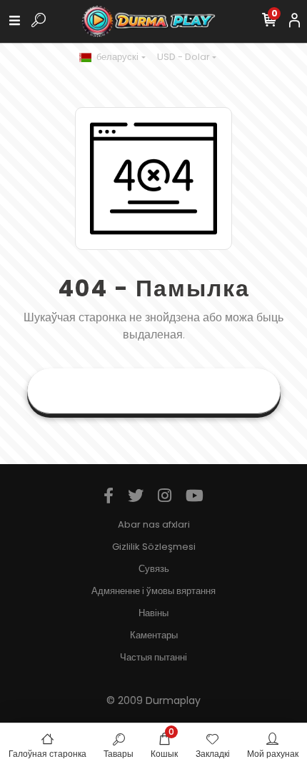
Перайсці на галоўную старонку (154, 391)
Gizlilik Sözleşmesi (154, 546)
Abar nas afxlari (154, 524)
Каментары (154, 635)
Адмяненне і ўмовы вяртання (153, 591)
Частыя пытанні (153, 657)
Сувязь (154, 569)
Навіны (153, 613)
